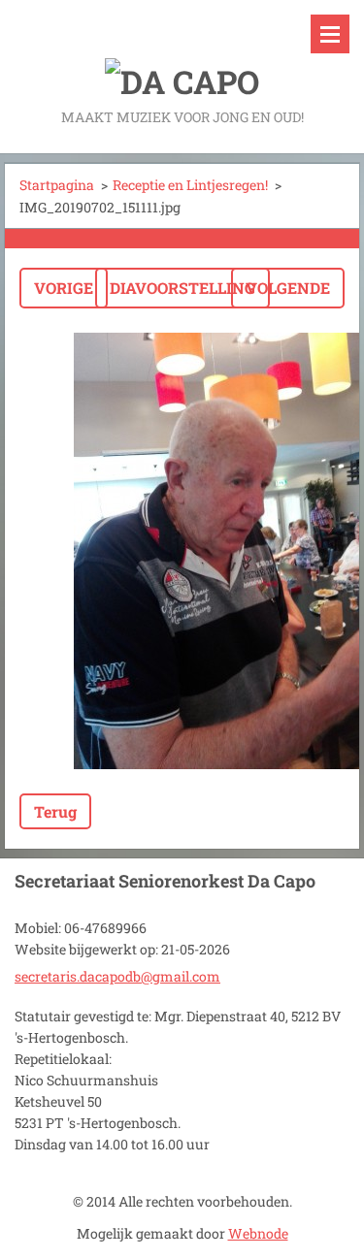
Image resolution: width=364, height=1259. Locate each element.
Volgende (288, 287)
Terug (55, 811)
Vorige (63, 287)
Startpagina (56, 185)
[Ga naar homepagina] (182, 52)
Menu (330, 34)
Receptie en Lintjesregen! (190, 185)
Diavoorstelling (182, 287)
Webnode (258, 1233)
